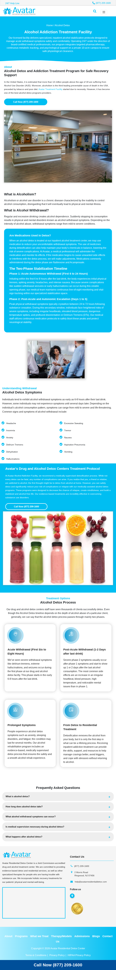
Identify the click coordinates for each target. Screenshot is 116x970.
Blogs (96, 936)
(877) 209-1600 (103, 3)
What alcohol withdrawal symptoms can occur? (31, 816)
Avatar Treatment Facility (50, 89)
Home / (50, 25)
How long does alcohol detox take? (24, 806)
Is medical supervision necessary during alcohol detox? (35, 826)
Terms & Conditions (35, 955)
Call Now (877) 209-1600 (25, 102)
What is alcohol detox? (18, 796)
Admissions (82, 936)
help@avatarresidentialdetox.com (91, 881)
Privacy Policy (57, 955)
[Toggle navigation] (104, 12)
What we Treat (39, 936)
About (8, 936)
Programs (21, 936)
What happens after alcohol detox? (24, 836)
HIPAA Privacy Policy (79, 955)
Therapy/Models (61, 936)
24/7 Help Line (12, 3)
